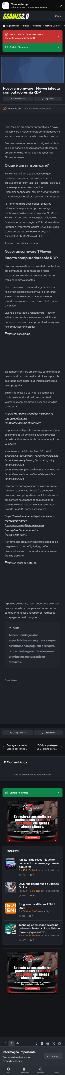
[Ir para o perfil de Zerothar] (4, 108)
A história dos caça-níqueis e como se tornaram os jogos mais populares (39, 863)
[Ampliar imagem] (32, 333)
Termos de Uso (10, 1057)
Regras (18, 1061)
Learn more (6, 5)
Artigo (47, 911)
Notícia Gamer (52, 870)
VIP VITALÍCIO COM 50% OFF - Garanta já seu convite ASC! (24, 36)
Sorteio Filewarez (19, 47)
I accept (55, 1056)
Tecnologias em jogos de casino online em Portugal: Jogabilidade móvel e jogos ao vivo (39, 928)
